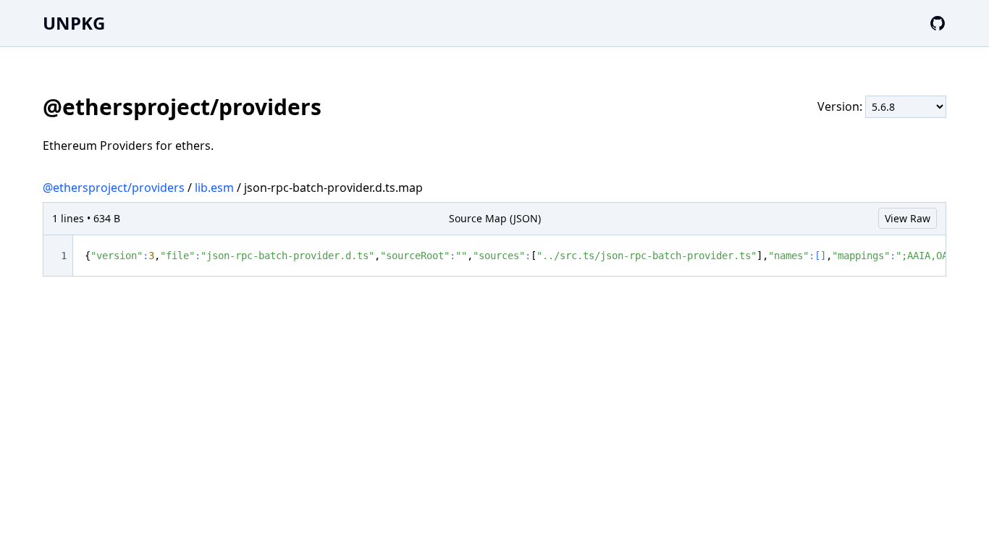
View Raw (907, 218)
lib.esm (214, 187)
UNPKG (74, 23)
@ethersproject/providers (114, 187)
